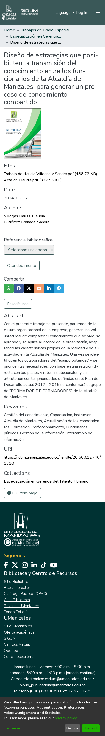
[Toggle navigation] (98, 13)
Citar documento (21, 265)
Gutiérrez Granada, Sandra (26, 222)
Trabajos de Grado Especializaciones (46, 30)
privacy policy (65, 718)
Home (9, 30)
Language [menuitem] (62, 12)
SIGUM (10, 638)
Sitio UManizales (18, 626)
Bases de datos (17, 587)
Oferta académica (19, 632)
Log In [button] (82, 12)
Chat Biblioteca (17, 599)
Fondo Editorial (17, 612)
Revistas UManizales (21, 605)
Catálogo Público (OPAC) (25, 593)
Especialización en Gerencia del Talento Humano (35, 36)
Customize (12, 728)
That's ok (90, 728)
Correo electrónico (20, 656)
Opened (11, 650)
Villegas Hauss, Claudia (24, 216)
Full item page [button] (24, 493)
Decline (72, 728)
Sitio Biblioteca (17, 581)
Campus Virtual (17, 644)
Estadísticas (18, 304)
